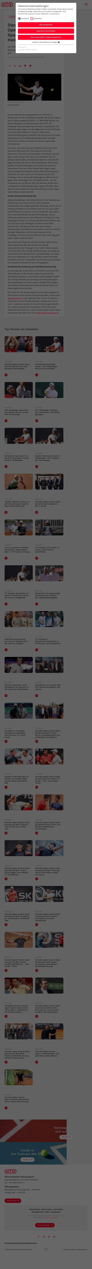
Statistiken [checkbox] (38, 18)
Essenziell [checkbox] (25, 18)
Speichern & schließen (46, 31)
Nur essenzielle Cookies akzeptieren (46, 37)
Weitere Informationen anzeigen (45, 42)
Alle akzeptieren (46, 24)
